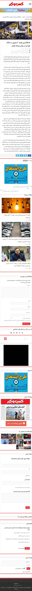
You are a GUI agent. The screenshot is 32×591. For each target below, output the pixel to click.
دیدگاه (28, 285)
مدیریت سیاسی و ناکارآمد (23, 536)
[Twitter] (17, 333)
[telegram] (11, 333)
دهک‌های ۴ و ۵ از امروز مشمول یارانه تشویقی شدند (21, 187)
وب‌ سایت (28, 312)
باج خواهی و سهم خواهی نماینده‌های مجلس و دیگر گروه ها (17, 539)
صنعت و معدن (14, 51)
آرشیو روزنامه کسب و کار (14, 423)
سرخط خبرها (19, 51)
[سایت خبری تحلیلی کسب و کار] (16, 4)
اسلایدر (23, 17)
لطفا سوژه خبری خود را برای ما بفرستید (21, 491)
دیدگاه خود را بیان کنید (24, 53)
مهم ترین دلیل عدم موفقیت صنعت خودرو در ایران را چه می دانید (17, 529)
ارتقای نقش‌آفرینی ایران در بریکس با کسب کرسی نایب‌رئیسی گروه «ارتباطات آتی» (18, 264)
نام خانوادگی (27, 475)
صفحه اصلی (29, 17)
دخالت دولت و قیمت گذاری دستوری (21, 533)
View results (21, 548)
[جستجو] (5, 338)
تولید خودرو (25, 160)
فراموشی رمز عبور (26, 572)
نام (29, 301)
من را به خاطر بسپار (19, 569)
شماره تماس (27, 480)
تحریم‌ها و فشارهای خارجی (23, 542)
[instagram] (14, 333)
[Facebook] (19, 333)
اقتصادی (23, 51)
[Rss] (22, 333)
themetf (16, 584)
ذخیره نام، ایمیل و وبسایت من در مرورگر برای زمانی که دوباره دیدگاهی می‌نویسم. (17, 319)
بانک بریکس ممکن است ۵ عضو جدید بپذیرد (10, 190)
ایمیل (28, 307)
